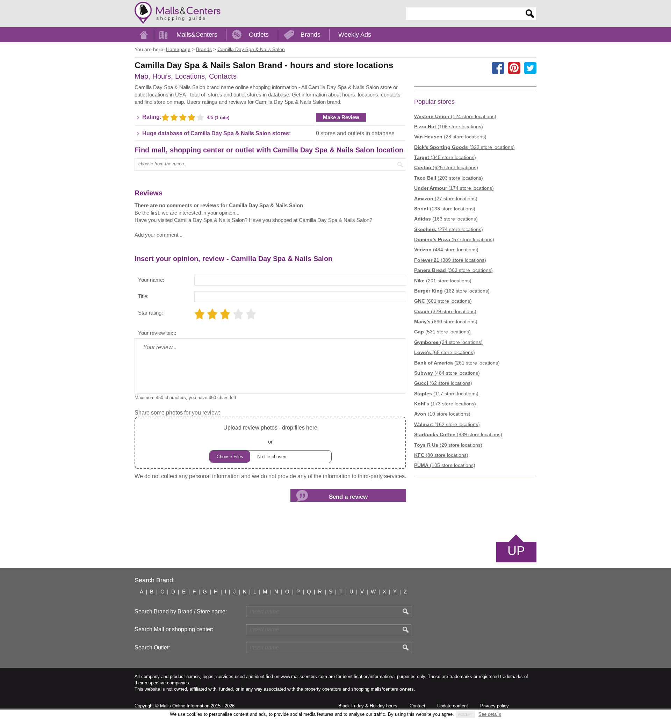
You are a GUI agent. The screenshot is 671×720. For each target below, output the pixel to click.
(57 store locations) (454, 239)
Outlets (259, 34)
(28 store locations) (450, 136)
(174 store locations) (454, 188)
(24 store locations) (448, 342)
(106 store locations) (448, 126)
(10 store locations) (442, 414)
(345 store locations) (445, 157)
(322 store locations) (464, 147)
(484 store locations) (447, 373)
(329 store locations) (445, 311)
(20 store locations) (448, 445)
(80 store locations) (441, 455)
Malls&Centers (196, 34)
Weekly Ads (354, 34)
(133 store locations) (444, 208)
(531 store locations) (442, 331)
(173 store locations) (445, 403)
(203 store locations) (448, 178)
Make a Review (341, 117)
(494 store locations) (446, 249)
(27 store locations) (445, 198)
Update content (452, 705)
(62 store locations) (443, 383)
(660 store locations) (445, 321)
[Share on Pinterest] (514, 68)
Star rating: (150, 313)
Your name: (151, 280)
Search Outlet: (152, 647)
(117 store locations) (446, 393)
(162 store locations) (452, 291)
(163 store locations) (446, 219)
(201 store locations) (442, 280)
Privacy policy (494, 705)
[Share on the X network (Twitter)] (530, 68)
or (270, 434)
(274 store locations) (448, 229)
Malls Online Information (184, 705)
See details (489, 714)
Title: (143, 296)
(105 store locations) (444, 465)
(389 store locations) (450, 260)
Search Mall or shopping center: (174, 629)
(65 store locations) (444, 352)
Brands (310, 34)
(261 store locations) (457, 363)
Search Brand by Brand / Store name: (181, 611)
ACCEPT (465, 714)
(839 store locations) (458, 434)
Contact (417, 705)
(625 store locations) (446, 167)
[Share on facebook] (498, 68)
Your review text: (157, 333)
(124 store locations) (455, 116)
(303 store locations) (453, 270)
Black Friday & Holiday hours (367, 705)
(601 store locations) (443, 301)
